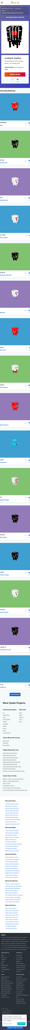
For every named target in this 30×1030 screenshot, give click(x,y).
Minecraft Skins (5, 981)
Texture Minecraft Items (12, 922)
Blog (2, 955)
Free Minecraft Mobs (11, 848)
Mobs (3, 10)
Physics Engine (6, 719)
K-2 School (19, 991)
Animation (5, 724)
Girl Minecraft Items (10, 926)
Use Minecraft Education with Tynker (12, 766)
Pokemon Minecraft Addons (13, 899)
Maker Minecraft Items (11, 913)
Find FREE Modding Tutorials (10, 764)
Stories (4, 728)
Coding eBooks (5, 969)
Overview (19, 955)
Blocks (20, 715)
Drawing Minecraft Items (12, 924)
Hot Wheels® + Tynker (8, 785)
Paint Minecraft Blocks (11, 861)
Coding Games (5, 977)
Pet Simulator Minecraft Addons (14, 895)
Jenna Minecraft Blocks (11, 877)
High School (19, 987)
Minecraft (18, 8)
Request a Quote (21, 1003)
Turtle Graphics (6, 733)
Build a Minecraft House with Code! (11, 762)
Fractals (5, 721)
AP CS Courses (20, 989)
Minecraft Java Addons (11, 893)
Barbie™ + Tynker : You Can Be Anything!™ (13, 779)
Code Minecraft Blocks (11, 875)
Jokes (4, 717)
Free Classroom (20, 981)
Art (3, 713)
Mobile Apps (4, 965)
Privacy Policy (6, 1012)
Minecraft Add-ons (6, 989)
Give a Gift (19, 959)
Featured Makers (21, 965)
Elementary (19, 983)
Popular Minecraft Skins (12, 810)
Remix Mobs (15, 74)
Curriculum (19, 957)
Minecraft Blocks (6, 987)
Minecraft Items (5, 991)
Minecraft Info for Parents (9, 768)
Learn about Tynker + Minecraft (15, 17)
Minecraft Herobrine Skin (12, 824)
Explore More (15, 694)
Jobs (2, 963)
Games (4, 726)
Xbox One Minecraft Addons (13, 897)
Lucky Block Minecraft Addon (13, 886)
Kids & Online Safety (7, 1014)
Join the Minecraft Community (10, 757)
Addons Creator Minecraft (12, 884)
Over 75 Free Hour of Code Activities (12, 788)
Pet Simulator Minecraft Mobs (13, 844)
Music (4, 730)
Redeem (18, 961)
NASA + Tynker (6, 783)
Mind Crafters (6, 745)
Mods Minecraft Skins (11, 806)
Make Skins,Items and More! (10, 753)
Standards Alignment (22, 995)
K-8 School (19, 993)
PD (17, 997)
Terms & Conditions (6, 1010)
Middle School (20, 985)
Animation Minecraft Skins (12, 819)
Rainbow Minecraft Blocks (12, 870)
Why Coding (19, 963)
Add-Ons (21, 717)
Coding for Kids (8, 8)
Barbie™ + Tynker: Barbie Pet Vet (11, 781)
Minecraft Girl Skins (10, 822)
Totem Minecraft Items (11, 919)
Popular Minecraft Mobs (12, 837)
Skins (20, 713)
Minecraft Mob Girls (10, 839)
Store (2, 971)
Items (20, 719)
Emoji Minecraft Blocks (11, 868)
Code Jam (4, 995)
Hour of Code (5, 997)
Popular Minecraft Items (12, 915)
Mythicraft (5, 743)
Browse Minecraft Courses (9, 755)
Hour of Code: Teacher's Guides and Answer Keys (15, 790)
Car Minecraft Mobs (10, 842)
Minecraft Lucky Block (11, 866)
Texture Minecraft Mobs (12, 833)
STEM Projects (20, 1001)
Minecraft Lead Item (10, 908)
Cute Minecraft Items (11, 928)
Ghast (6, 69)
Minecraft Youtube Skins (12, 808)
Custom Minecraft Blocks (12, 859)
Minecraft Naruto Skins (11, 815)
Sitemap (3, 967)
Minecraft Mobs (5, 985)
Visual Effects (6, 715)
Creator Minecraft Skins (11, 813)
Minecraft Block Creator (11, 857)
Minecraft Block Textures (12, 864)
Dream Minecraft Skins (11, 817)
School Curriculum (21, 979)
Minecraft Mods (5, 993)
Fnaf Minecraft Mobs (11, 835)
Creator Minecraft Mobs (12, 830)
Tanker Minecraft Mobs (11, 846)
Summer (18, 971)
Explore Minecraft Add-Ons (9, 760)
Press (2, 961)
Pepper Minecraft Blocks (12, 873)
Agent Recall (6, 741)
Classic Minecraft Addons (12, 902)
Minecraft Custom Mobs (12, 851)
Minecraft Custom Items (12, 910)
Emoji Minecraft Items (11, 917)
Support (3, 959)
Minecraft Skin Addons (11, 890)
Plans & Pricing (20, 967)
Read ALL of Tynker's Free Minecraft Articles (13, 771)
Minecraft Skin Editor (7, 983)
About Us (4, 957)
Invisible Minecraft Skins (12, 804)
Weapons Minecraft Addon (12, 888)
